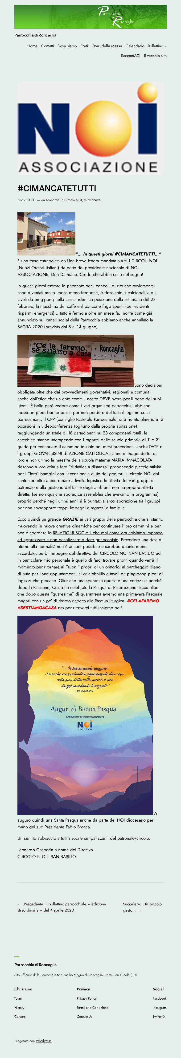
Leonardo (52, 200)
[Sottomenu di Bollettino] (165, 46)
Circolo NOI (73, 200)
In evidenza (92, 200)
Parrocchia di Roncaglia (35, 35)
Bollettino (155, 46)
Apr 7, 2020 (26, 200)
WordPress (43, 1040)
